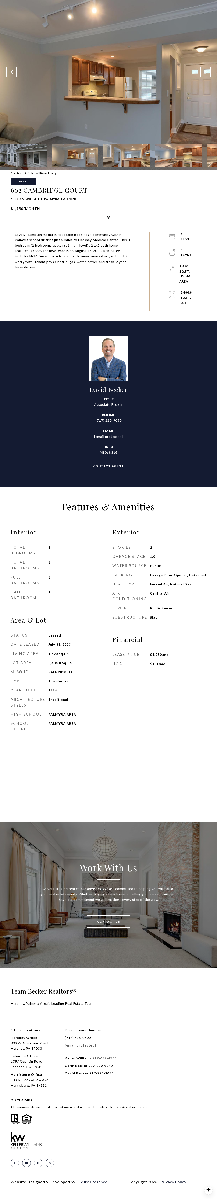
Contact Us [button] (108, 921)
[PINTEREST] (38, 1163)
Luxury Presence (91, 1181)
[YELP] (50, 1163)
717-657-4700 (104, 1058)
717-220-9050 (101, 1073)
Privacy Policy (173, 1181)
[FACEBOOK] (15, 1163)
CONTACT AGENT (108, 466)
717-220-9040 (101, 1065)
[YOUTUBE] (26, 1163)
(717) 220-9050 (109, 420)
